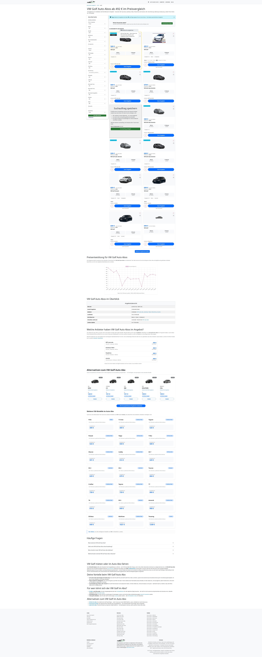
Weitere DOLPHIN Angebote (147, 390)
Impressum (89, 622)
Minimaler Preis (91, 84)
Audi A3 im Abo (93, 605)
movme (158, 312)
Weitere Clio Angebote (164, 390)
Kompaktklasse (120, 591)
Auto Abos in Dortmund (152, 622)
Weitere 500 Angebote (128, 390)
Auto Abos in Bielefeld (152, 616)
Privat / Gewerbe (91, 22)
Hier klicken (91, 531)
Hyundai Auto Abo (121, 621)
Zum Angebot (127, 66)
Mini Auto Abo (120, 628)
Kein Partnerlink (159, 67)
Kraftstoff (90, 61)
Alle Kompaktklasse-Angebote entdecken (131, 406)
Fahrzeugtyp (90, 53)
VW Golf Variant (114, 191)
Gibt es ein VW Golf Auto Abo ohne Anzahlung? (100, 546)
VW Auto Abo (120, 635)
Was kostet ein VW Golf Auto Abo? (97, 543)
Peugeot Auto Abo (121, 631)
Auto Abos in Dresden (152, 624)
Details (95, 399)
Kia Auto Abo (120, 622)
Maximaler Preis (91, 88)
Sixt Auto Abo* (90, 643)
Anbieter (90, 97)
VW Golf (113, 49)
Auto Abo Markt (90, 615)
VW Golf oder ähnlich (149, 88)
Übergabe (90, 75)
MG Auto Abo (120, 627)
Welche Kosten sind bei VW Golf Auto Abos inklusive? (101, 553)
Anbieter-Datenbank (98, 338)
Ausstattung (90, 70)
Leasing (116, 595)
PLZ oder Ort (90, 44)
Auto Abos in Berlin (151, 615)
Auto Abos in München (152, 634)
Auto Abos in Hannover (152, 630)
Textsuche (90, 106)
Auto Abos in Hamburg (152, 628)
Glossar (88, 616)
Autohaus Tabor (147, 312)
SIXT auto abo (140, 312)
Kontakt (88, 618)
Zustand (89, 57)
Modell (89, 31)
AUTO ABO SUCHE (154, 2)
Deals (89, 101)
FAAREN (88, 646)
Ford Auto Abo (120, 619)
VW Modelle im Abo (132, 595)
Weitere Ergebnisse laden (142, 251)
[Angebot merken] (140, 34)
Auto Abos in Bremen (152, 621)
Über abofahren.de (91, 619)
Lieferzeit (90, 79)
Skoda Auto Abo (120, 634)
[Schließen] (174, 17)
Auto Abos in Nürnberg (152, 635)
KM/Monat (90, 35)
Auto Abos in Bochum (152, 618)
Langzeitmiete (131, 568)
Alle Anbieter (90, 648)
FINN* (88, 642)
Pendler (91, 591)
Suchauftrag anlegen (125, 129)
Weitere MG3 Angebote (92, 390)
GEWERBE (167, 2)
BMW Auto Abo (120, 616)
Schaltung (90, 66)
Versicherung (110, 568)
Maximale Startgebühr (92, 93)
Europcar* (89, 645)
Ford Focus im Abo (93, 603)
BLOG (172, 2)
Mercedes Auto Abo (121, 625)
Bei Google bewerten (91, 624)
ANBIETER (162, 2)
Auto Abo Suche (100, 592)
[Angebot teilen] (140, 36)
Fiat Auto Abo (120, 618)
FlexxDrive (154, 312)
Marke (89, 26)
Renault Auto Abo (121, 632)
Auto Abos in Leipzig (151, 632)
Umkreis (89, 48)
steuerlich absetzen (144, 594)
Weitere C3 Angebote (110, 390)
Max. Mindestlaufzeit (92, 39)
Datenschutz (90, 621)
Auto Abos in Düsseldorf (152, 625)
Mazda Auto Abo (120, 624)
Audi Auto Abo (120, 615)
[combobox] (97, 46)
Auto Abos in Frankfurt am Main (154, 627)
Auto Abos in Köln (151, 631)
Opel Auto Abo (120, 630)
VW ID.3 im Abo (93, 602)
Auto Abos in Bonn (151, 619)
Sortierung (90, 110)
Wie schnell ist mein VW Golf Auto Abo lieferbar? (100, 550)
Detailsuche (91, 117)
